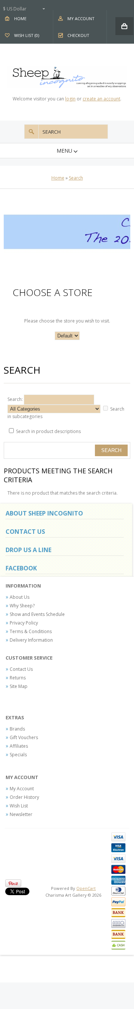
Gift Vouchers (24, 737)
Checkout (78, 35)
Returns (18, 678)
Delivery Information (31, 640)
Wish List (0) (26, 35)
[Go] (31, 131)
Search (76, 178)
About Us (19, 597)
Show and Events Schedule (37, 614)
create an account (101, 99)
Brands (17, 729)
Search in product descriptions (48, 431)
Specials (18, 754)
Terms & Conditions (31, 631)
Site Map (19, 686)
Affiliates (19, 746)
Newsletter (21, 814)
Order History (24, 797)
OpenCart (86, 888)
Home (20, 18)
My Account (81, 18)
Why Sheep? (22, 605)
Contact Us (21, 669)
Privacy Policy (24, 623)
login (70, 99)
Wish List (19, 806)
